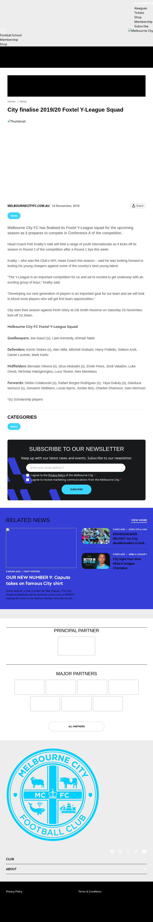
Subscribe (76, 489)
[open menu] (3, 31)
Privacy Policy (56, 475)
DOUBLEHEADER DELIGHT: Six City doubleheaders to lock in (128, 538)
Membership (9, 40)
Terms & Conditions (89, 891)
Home (11, 101)
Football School (11, 35)
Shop (3, 44)
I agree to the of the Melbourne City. (63, 475)
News (23, 101)
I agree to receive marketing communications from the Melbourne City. (76, 479)
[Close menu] (145, 902)
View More (139, 520)
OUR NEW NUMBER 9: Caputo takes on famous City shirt (38, 580)
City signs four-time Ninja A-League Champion (127, 563)
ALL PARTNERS (76, 726)
